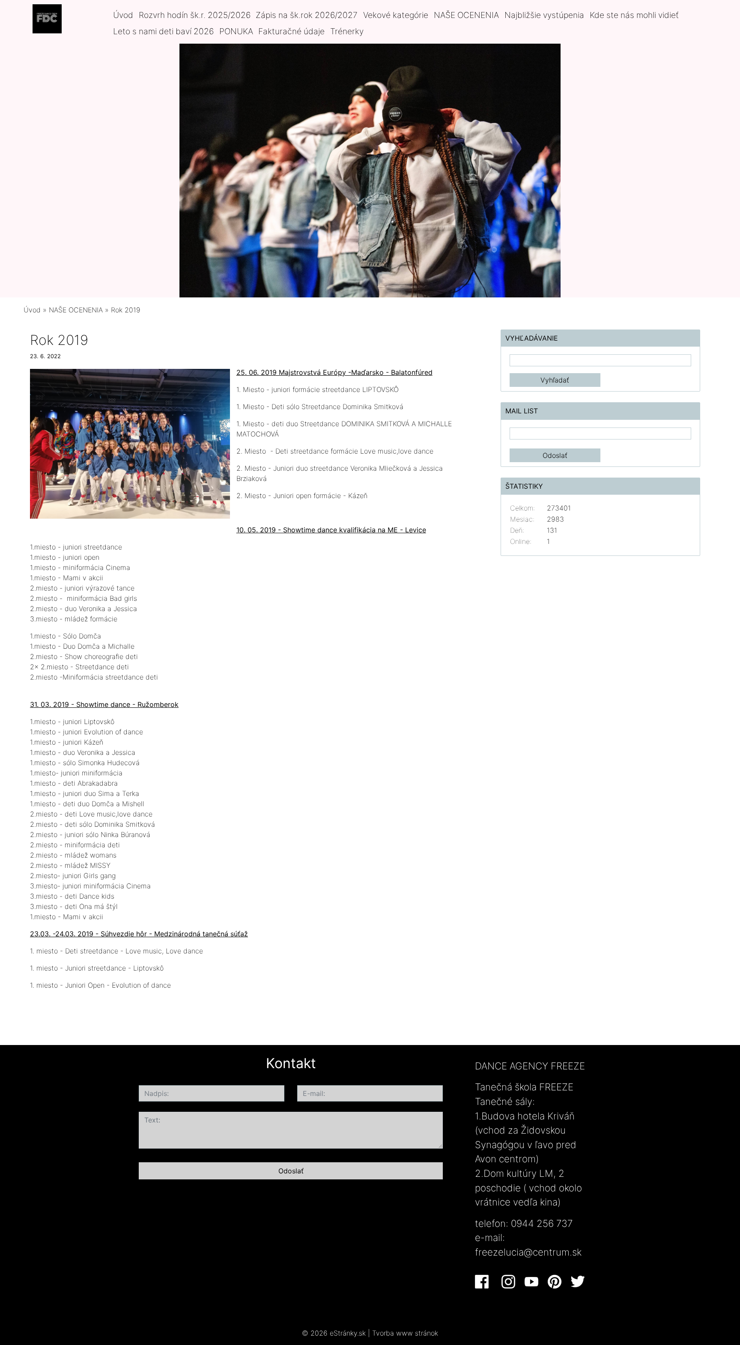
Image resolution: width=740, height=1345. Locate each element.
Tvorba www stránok (405, 1333)
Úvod (123, 15)
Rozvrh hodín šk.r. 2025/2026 (195, 15)
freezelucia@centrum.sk (528, 1252)
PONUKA (236, 31)
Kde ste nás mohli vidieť (634, 15)
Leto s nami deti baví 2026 (163, 31)
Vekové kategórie (395, 15)
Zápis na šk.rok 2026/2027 (307, 15)
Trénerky (347, 31)
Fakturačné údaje (291, 31)
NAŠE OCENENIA (466, 15)
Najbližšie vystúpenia (544, 15)
